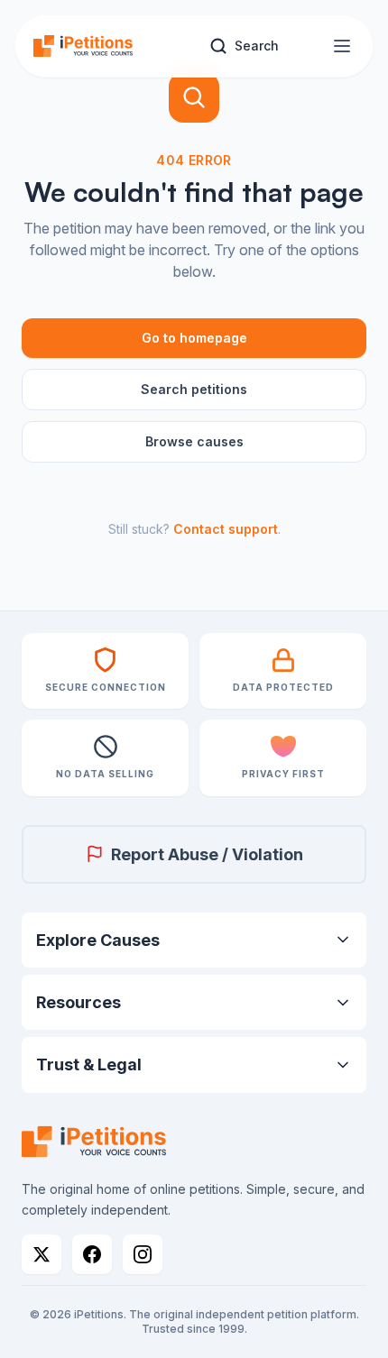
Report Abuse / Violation (207, 854)
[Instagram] (142, 1254)
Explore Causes (98, 940)
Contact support (225, 529)
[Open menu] (342, 46)
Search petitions (194, 389)
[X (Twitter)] (41, 1254)
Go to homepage (194, 337)
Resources (78, 1002)
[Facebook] (92, 1254)
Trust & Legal (89, 1064)
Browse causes (194, 441)
